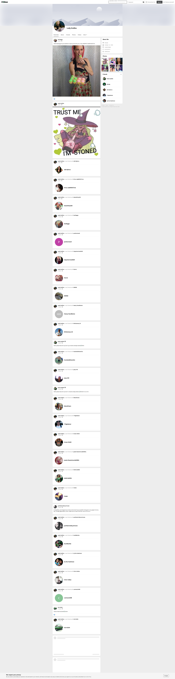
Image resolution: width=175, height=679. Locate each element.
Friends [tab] (68, 34)
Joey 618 (75, 369)
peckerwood (76, 233)
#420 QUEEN (61, 341)
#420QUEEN (86, 391)
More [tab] (84, 34)
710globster (76, 415)
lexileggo (60, 39)
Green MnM (76, 433)
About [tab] (62, 34)
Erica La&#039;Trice (78, 179)
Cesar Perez (76, 655)
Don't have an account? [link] (168, 2)
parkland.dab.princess (63, 505)
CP (59, 664)
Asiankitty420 (77, 197)
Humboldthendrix (78, 351)
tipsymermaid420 (78, 251)
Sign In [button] (159, 2)
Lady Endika (61, 103)
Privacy (103, 105)
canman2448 (76, 589)
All (120, 56)
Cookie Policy (88, 676)
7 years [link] (59, 104)
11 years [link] (59, 216)
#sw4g (108, 84)
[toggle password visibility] (143, 2)
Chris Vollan (76, 571)
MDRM (75, 287)
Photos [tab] (74, 34)
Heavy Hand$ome (78, 305)
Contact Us (111, 105)
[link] (4, 2)
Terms (107, 105)
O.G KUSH (60, 607)
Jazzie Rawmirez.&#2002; (79, 451)
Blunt (74, 637)
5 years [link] (59, 41)
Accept (166, 675)
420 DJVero (76, 161)
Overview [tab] (56, 34)
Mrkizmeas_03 (77, 323)
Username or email (113, 0)
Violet (75, 487)
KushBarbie (76, 535)
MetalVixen (76, 397)
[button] (55, 99)
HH (59, 314)
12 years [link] (59, 638)
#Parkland (87, 511)
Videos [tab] (79, 34)
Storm (75, 269)
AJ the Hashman (77, 553)
